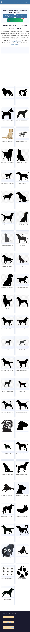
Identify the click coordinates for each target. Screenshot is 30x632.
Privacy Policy (8, 622)
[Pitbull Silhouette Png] (7, 592)
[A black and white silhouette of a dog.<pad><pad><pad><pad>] (22, 405)
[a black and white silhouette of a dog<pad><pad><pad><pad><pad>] (7, 113)
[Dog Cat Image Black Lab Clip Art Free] (22, 530)
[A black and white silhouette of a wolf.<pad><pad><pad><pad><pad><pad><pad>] (7, 93)
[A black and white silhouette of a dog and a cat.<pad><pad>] (22, 92)
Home (2, 6)
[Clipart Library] (2, 2)
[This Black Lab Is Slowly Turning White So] (7, 552)
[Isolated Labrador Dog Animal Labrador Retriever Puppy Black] (22, 551)
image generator (16, 41)
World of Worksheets (8, 627)
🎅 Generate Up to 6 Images (15, 19)
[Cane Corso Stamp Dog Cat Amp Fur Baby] (22, 113)
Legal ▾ (26, 2)
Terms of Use (8, 617)
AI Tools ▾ (16, 2)
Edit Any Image (8, 16)
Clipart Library (5, 613)
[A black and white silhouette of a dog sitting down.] (7, 467)
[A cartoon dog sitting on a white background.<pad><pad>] (7, 134)
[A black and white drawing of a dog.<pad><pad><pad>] (22, 134)
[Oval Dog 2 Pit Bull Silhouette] (7, 571)
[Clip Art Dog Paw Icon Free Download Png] (22, 573)
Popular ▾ (22, 2)
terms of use (15, 44)
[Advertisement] (15, 70)
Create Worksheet (21, 16)
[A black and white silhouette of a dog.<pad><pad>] (22, 467)
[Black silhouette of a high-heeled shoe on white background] (22, 509)
